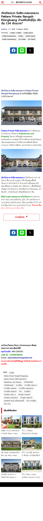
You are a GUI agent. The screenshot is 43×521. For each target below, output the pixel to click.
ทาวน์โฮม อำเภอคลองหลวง (9, 36)
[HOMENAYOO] (21, 2)
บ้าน (20, 391)
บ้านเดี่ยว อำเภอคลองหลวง (9, 39)
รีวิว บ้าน (7, 404)
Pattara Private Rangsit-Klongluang (16, 376)
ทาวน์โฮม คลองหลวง (26, 388)
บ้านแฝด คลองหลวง (11, 397)
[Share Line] (22, 50)
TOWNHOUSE (8, 385)
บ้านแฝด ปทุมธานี (26, 397)
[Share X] (30, 50)
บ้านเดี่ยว (20, 36)
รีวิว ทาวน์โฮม (22, 39)
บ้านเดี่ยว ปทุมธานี (30, 36)
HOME (12, 373)
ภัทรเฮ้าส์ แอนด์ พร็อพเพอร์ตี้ (14, 401)
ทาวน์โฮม (19, 385)
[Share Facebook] (13, 50)
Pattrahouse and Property (12, 382)
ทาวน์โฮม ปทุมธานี (28, 33)
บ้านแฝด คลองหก (24, 394)
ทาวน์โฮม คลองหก (10, 388)
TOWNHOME (28, 382)
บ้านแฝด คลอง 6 (10, 394)
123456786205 (16, 355)
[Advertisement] (21, 254)
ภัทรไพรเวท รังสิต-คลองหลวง (13, 177)
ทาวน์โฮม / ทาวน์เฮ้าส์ (15, 33)
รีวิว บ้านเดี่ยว (31, 39)
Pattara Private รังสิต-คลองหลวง (15, 379)
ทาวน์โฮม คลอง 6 (31, 385)
